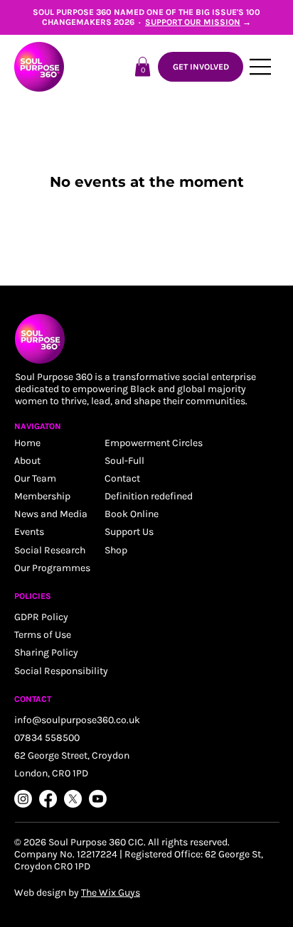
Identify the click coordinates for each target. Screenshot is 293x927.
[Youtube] (98, 799)
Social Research (49, 550)
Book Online (132, 514)
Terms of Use (42, 635)
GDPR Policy (41, 617)
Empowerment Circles (154, 443)
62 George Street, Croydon (71, 755)
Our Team (35, 478)
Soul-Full (124, 461)
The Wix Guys (110, 893)
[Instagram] (23, 799)
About (27, 461)
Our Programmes (52, 568)
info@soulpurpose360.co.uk (77, 720)
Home (27, 443)
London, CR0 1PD (51, 773)
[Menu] (261, 67)
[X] (73, 799)
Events (29, 532)
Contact (122, 478)
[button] (142, 66)
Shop (116, 550)
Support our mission (192, 22)
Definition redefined (149, 496)
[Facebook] (48, 799)
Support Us (129, 532)
